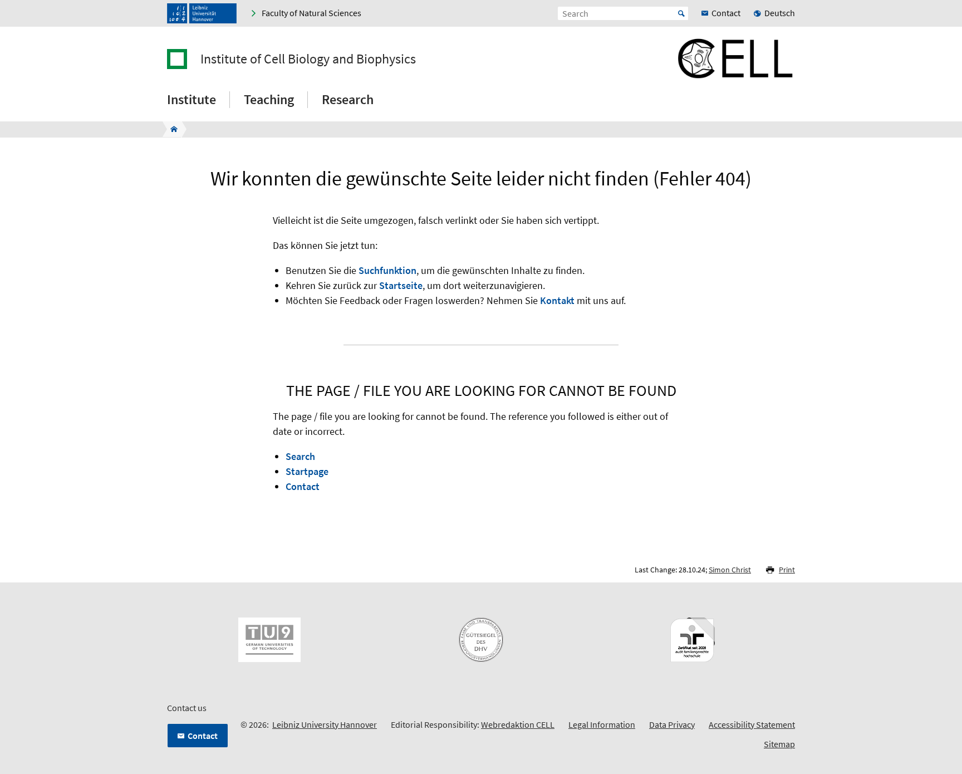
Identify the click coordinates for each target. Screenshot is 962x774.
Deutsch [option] (779, 12)
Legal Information (601, 724)
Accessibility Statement (752, 724)
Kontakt (557, 300)
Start (681, 13)
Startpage (307, 471)
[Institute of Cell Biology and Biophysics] (170, 129)
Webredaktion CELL (517, 724)
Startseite (401, 285)
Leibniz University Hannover (324, 724)
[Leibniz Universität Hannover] (202, 13)
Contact (303, 486)
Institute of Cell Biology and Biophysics (308, 59)
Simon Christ (730, 570)
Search (300, 456)
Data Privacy (672, 724)
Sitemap (779, 743)
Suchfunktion (387, 270)
